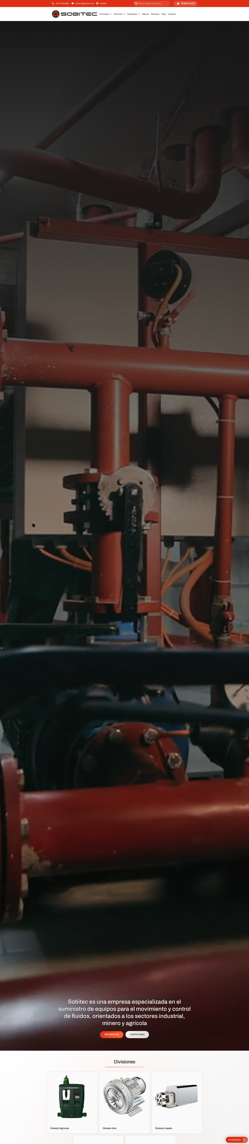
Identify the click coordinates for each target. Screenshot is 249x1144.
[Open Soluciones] (139, 14)
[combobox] (151, 3)
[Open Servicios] (124, 14)
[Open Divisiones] (111, 14)
